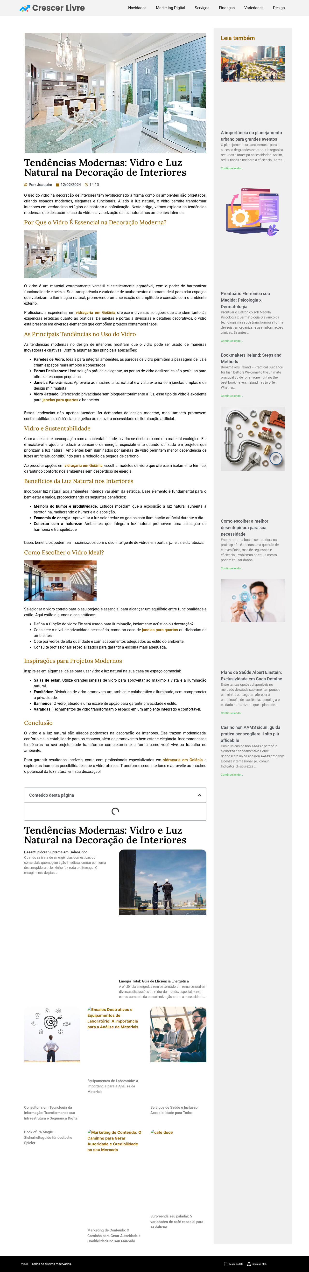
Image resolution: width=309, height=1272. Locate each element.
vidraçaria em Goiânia (95, 312)
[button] (199, 795)
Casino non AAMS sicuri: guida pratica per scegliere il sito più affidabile (251, 734)
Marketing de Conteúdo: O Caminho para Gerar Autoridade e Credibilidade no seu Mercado (113, 1235)
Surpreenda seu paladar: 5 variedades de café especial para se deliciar (176, 1221)
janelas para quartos (60, 400)
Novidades (137, 8)
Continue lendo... (232, 168)
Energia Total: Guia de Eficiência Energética (154, 981)
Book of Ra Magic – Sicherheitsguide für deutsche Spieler (48, 1137)
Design (279, 8)
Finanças (227, 8)
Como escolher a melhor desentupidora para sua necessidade (244, 527)
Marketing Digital (170, 8)
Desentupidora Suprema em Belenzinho (55, 852)
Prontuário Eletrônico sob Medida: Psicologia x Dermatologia (245, 300)
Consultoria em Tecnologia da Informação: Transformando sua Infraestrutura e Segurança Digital (51, 1112)
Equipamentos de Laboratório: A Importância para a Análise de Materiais (112, 1086)
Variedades (253, 8)
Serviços (202, 8)
